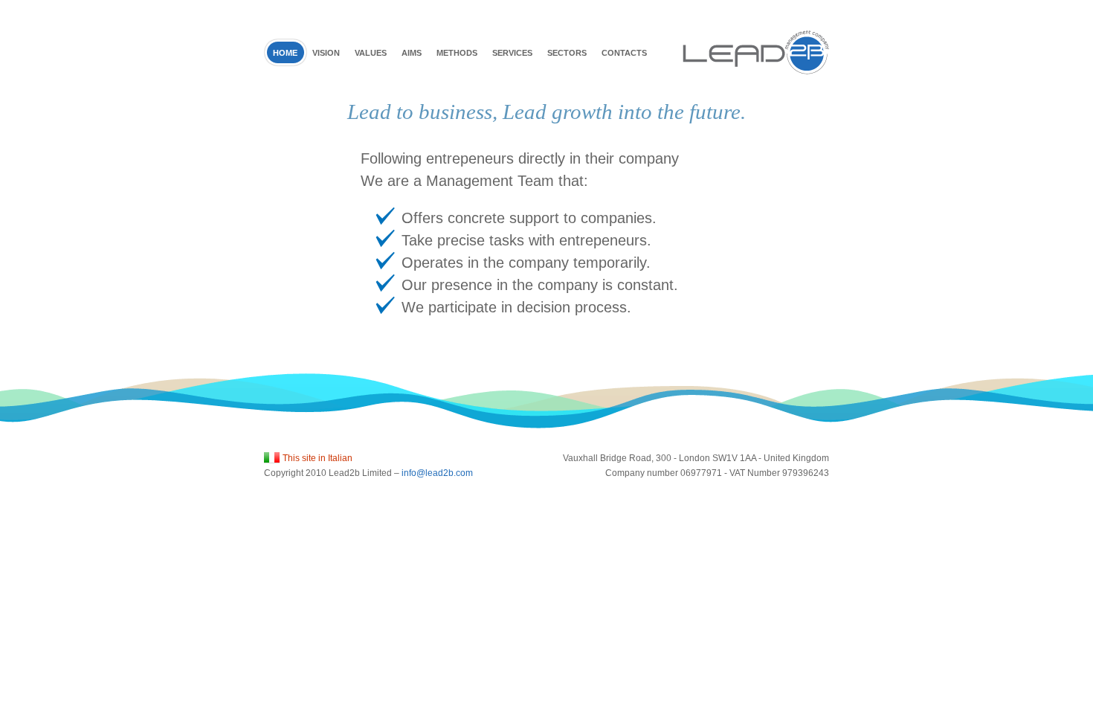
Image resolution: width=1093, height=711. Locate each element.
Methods (456, 53)
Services (512, 53)
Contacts (624, 53)
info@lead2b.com (437, 473)
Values (371, 53)
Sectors (567, 53)
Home (285, 53)
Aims (412, 53)
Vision (326, 53)
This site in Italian (317, 458)
